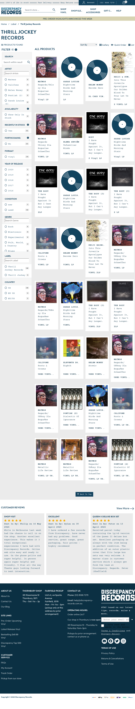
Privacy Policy (110, 634)
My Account (6, 667)
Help (118, 10)
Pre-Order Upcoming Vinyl (11, 622)
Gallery (105, 44)
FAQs (3, 662)
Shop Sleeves (77, 10)
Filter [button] (6, 50)
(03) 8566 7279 (107, 3)
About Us (5, 595)
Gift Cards (109, 10)
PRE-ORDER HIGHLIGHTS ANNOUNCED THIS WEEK (67, 18)
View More (123, 508)
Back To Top (85, 494)
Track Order (6, 673)
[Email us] (104, 641)
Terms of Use (107, 663)
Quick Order (120, 44)
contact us (72, 636)
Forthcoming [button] (12, 138)
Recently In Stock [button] (15, 125)
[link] (17, 79)
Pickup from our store (11, 678)
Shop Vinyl (63, 11)
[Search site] (53, 9)
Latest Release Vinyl (10, 629)
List (132, 44)
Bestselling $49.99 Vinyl (9, 636)
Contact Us (6, 601)
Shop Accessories (93, 11)
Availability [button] (11, 109)
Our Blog (5, 606)
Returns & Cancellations (112, 658)
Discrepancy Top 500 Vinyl (11, 644)
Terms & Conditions (113, 630)
